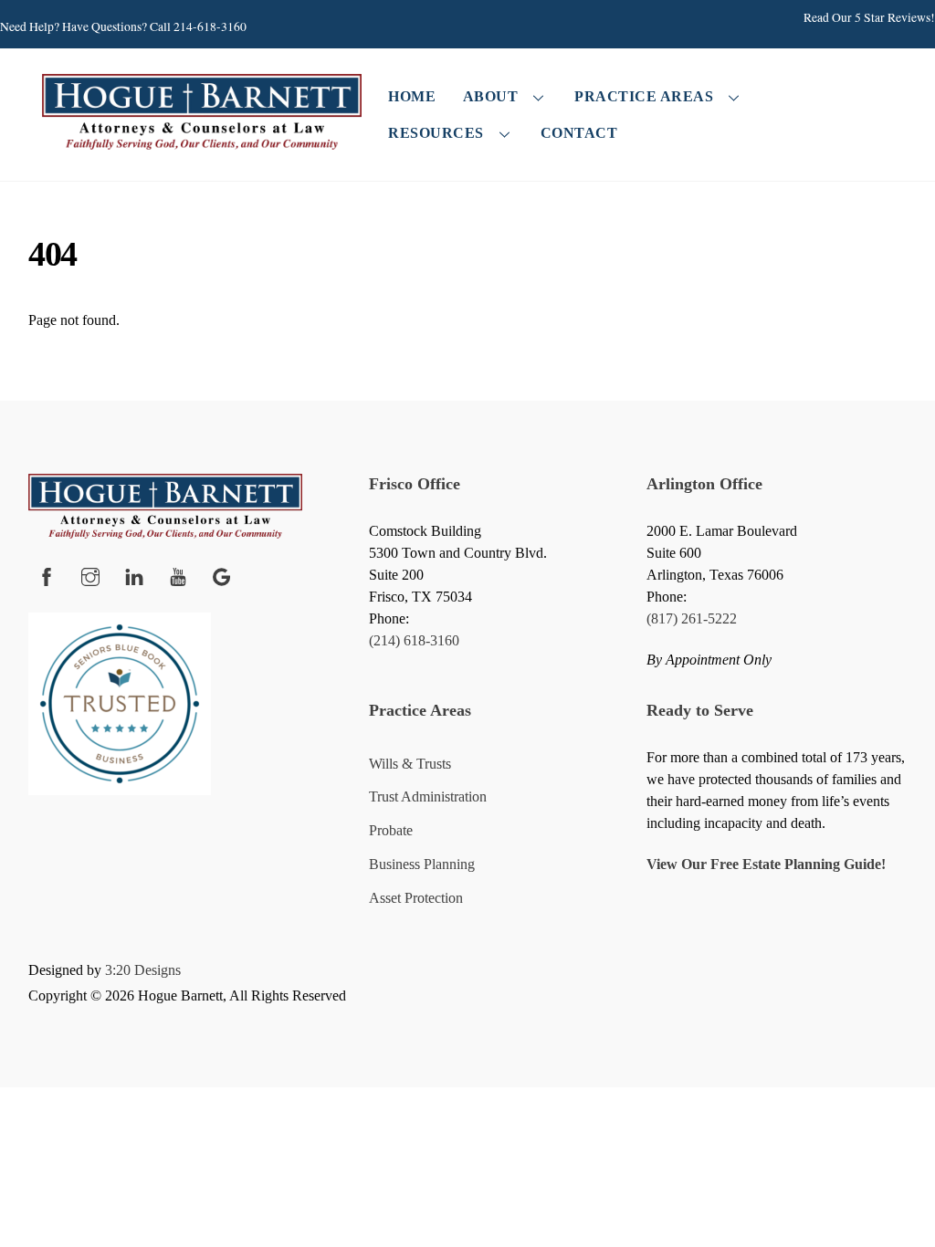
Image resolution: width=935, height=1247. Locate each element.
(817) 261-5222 (691, 618)
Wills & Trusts (410, 763)
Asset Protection (416, 898)
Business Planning (422, 864)
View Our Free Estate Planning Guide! (766, 864)
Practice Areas (643, 96)
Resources (436, 133)
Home (412, 96)
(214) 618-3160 (414, 640)
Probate (391, 830)
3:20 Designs (143, 970)
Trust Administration (428, 796)
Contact (579, 133)
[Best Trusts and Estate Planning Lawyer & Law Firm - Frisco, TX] (202, 142)
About (491, 96)
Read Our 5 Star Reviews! (869, 17)
